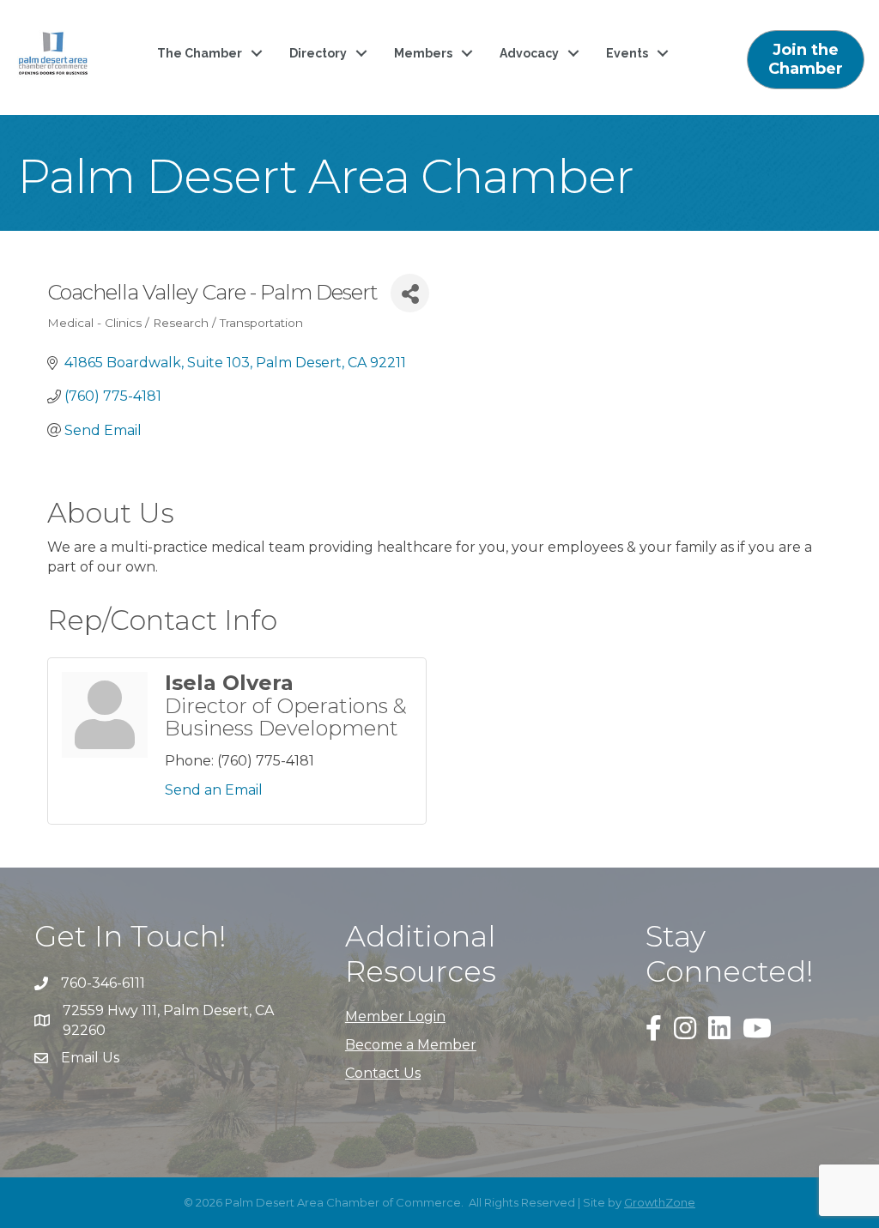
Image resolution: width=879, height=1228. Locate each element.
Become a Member (410, 1045)
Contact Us (383, 1073)
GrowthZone (659, 1202)
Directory (318, 53)
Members (423, 53)
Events (627, 53)
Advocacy (529, 53)
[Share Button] (410, 293)
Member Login (395, 1016)
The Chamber (199, 53)
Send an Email (214, 790)
